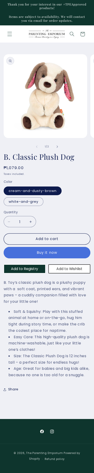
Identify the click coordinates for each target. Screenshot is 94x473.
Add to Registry (24, 268)
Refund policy (55, 459)
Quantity (11, 212)
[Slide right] (57, 147)
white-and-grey (24, 201)
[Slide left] (37, 147)
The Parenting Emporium (44, 453)
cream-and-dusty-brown (33, 191)
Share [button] (13, 389)
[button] (9, 34)
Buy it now (47, 252)
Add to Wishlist (69, 268)
